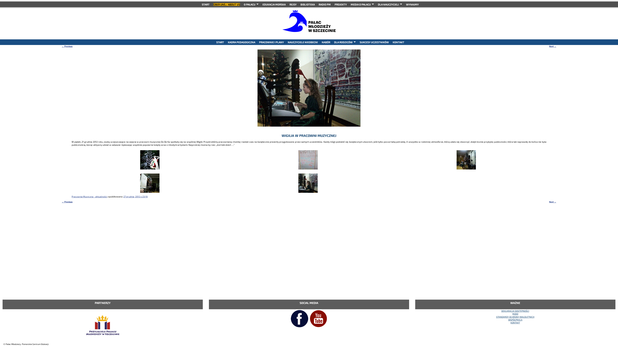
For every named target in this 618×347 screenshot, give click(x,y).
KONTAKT (398, 42)
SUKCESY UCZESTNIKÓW (374, 42)
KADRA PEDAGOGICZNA (241, 42)
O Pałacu (249, 4)
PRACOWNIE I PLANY (271, 42)
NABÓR (326, 42)
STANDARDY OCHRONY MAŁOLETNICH (515, 317)
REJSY (293, 4)
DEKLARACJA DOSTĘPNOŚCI (515, 311)
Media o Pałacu (361, 4)
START (206, 4)
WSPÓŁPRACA (515, 319)
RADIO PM (325, 4)
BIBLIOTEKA (307, 4)
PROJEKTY (341, 4)
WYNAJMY (412, 4)
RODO (515, 313)
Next (552, 46)
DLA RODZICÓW (343, 42)
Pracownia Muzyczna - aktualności (89, 196)
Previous (67, 46)
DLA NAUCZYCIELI (388, 4)
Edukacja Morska (274, 4)
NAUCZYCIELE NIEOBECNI (303, 42)
